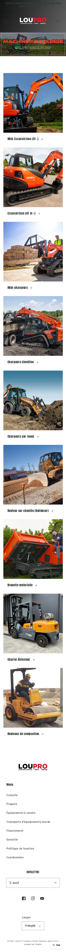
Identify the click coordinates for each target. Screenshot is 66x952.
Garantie (12, 839)
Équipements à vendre (21, 813)
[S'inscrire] (55, 882)
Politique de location (20, 848)
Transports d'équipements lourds (28, 822)
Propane (11, 804)
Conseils (12, 795)
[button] (5, 21)
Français (30, 926)
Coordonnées (15, 857)
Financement (15, 830)
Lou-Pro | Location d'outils (26, 941)
